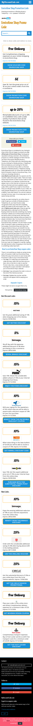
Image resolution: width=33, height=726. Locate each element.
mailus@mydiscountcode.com (17, 665)
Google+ (17, 145)
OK (20, 723)
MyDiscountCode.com (10, 2)
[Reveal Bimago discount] (16, 340)
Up (5, 714)
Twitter (17, 684)
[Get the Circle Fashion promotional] (16, 571)
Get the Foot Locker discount (16, 646)
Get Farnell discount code (16, 450)
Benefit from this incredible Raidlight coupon (16, 420)
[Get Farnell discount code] (16, 438)
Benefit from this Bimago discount (16, 521)
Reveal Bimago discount (16, 354)
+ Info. (10, 13)
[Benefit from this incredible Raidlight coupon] (16, 403)
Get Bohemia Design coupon (16, 613)
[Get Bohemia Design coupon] (16, 601)
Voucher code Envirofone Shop (17, 66)
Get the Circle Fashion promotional (16, 584)
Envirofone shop (20, 290)
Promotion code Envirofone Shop (18, 96)
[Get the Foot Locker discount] (16, 630)
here (8, 721)
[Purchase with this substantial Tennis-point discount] (16, 468)
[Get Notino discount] (16, 311)
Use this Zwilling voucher (16, 554)
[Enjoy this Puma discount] (16, 371)
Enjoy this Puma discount (16, 386)
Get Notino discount (16, 323)
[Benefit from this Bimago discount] (16, 506)
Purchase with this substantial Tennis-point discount (16, 484)
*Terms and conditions (8, 709)
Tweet (22, 141)
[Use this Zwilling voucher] (16, 539)
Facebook (12, 141)
